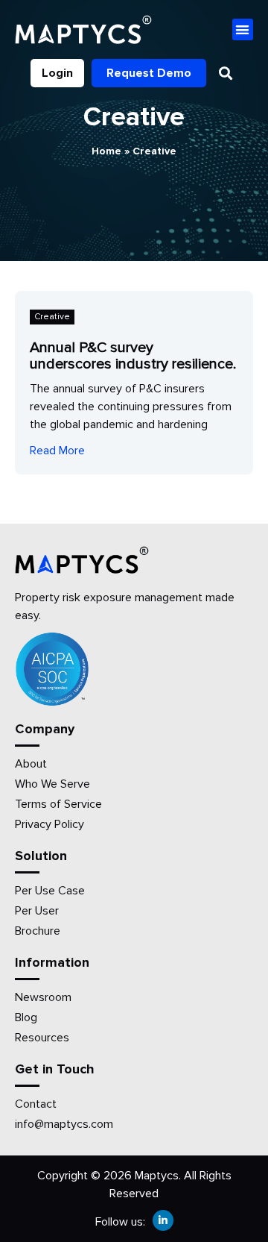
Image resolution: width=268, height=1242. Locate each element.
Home (106, 151)
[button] (243, 29)
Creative (52, 316)
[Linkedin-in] (163, 1220)
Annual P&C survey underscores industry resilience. (133, 356)
